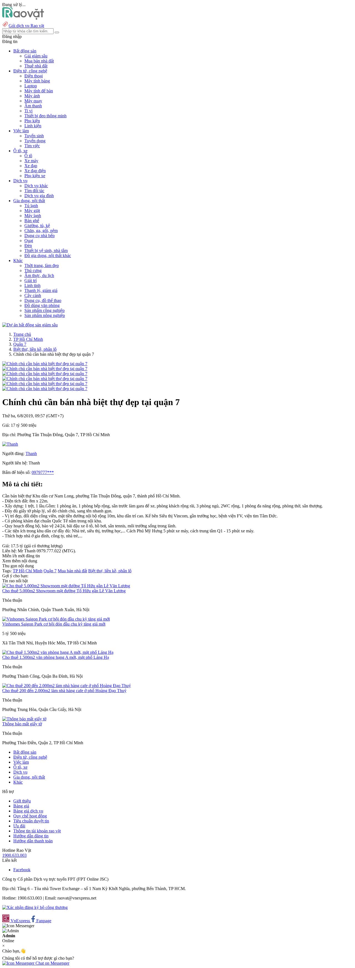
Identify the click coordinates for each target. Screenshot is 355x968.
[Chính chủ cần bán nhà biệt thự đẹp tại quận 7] (44, 363)
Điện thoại (33, 75)
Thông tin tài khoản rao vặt (37, 831)
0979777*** (43, 472)
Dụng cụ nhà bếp (39, 235)
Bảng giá (21, 806)
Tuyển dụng (34, 140)
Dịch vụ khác (36, 185)
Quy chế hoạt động (30, 816)
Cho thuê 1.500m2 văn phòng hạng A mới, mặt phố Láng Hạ (55, 657)
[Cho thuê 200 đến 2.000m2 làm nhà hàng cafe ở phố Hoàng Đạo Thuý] (66, 685)
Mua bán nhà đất (39, 61)
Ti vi (28, 110)
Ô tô (28, 155)
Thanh (31, 453)
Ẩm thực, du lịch (39, 275)
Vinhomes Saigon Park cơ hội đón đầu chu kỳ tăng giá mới (53, 624)
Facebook (22, 869)
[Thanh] (10, 444)
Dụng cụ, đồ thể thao (42, 300)
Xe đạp (30, 165)
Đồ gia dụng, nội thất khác (47, 255)
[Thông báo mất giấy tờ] (24, 719)
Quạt (28, 240)
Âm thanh (33, 105)
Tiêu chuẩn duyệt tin (31, 821)
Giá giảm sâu (35, 56)
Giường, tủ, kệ (37, 225)
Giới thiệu (22, 801)
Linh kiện (32, 125)
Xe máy (31, 160)
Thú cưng (33, 270)
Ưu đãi (19, 826)
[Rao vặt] (23, 18)
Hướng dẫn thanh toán (33, 841)
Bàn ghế (31, 220)
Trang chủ (22, 334)
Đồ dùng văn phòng (42, 305)
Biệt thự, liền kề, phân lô (35, 349)
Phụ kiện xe (34, 175)
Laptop (30, 85)
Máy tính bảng (37, 80)
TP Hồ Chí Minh (28, 339)
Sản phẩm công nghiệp (44, 310)
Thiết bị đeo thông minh (45, 115)
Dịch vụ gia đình (39, 195)
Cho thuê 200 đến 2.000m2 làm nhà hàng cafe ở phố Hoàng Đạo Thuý (64, 690)
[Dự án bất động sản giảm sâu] (30, 324)
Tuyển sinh (34, 135)
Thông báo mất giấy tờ (22, 723)
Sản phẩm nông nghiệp (44, 315)
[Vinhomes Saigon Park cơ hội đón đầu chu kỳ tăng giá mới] (56, 619)
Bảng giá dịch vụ (28, 811)
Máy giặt (32, 210)
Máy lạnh (32, 215)
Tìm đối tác (34, 190)
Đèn (28, 245)
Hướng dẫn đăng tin (31, 836)
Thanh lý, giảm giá (40, 290)
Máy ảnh (32, 95)
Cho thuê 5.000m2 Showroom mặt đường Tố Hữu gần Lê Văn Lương (64, 590)
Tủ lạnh (31, 205)
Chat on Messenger (51, 963)
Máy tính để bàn (38, 90)
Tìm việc (32, 145)
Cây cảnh (32, 295)
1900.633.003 (14, 855)
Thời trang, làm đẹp (41, 265)
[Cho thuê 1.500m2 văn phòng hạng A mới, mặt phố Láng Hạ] (57, 652)
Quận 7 (19, 344)
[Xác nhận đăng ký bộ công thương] (35, 907)
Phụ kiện (32, 120)
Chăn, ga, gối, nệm (41, 230)
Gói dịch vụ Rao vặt (26, 25)
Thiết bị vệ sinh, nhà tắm (46, 250)
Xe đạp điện (35, 170)
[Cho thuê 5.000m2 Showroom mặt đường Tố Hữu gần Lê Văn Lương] (66, 585)
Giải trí (30, 280)
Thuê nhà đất (35, 65)
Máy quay (33, 100)
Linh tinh (32, 285)
